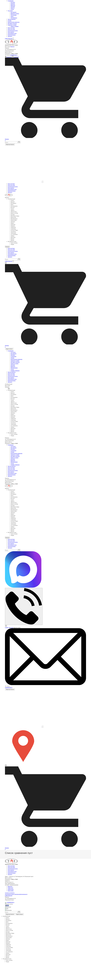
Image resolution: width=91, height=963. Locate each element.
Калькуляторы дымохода (13, 22)
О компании (10, 0)
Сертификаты (14, 17)
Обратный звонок (10, 144)
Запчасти (10, 36)
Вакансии (13, 5)
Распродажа (13, 15)
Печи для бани (11, 27)
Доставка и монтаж (12, 23)
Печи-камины (11, 32)
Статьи (12, 9)
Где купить (10, 10)
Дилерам (13, 6)
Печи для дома (11, 29)
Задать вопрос (9, 348)
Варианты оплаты (15, 13)
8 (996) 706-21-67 (9, 627)
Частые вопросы (11, 19)
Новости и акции (14, 363)
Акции (12, 16)
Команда (13, 3)
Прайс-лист (10, 887)
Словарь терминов (15, 370)
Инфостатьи (11, 889)
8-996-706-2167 (8, 38)
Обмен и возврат (15, 26)
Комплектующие (11, 34)
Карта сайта (10, 890)
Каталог (7, 246)
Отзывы (9, 20)
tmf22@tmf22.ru (13, 55)
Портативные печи (12, 33)
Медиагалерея (14, 367)
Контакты (13, 2)
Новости (13, 8)
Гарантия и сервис (12, 25)
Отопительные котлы (13, 30)
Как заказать (13, 12)
